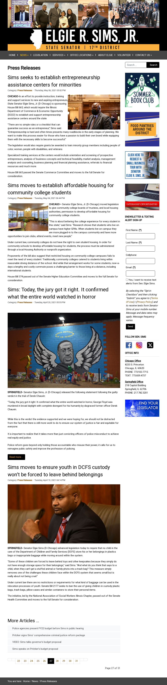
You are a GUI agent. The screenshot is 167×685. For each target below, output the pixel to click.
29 (63, 660)
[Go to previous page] (14, 659)
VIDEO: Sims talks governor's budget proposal (36, 642)
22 (18, 660)
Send (130, 326)
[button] (24, 55)
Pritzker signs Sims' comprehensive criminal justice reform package (48, 635)
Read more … (16, 457)
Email (129, 267)
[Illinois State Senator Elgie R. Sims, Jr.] (83, 25)
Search (153, 64)
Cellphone (131, 255)
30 (70, 660)
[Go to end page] (86, 659)
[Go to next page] (82, 659)
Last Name (132, 242)
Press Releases (24, 90)
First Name (132, 230)
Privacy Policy (144, 301)
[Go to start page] (10, 659)
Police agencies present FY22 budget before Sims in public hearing (48, 628)
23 (25, 660)
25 (38, 660)
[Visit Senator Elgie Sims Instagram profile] (139, 344)
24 (31, 660)
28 (57, 660)
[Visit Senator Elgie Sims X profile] (149, 344)
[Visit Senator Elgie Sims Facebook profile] (129, 344)
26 (44, 660)
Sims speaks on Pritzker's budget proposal (35, 648)
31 (76, 660)
